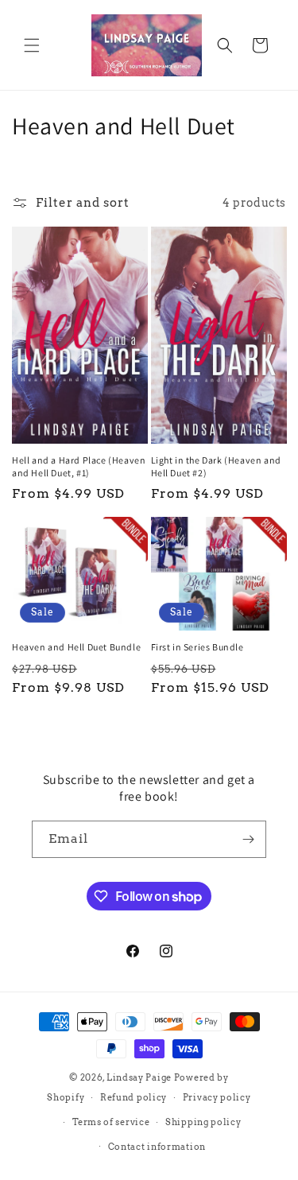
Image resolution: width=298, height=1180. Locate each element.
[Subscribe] (247, 839)
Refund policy (133, 1097)
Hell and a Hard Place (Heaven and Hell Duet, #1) (78, 466)
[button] (31, 45)
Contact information (157, 1146)
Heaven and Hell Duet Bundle (76, 647)
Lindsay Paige (139, 1077)
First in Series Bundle (197, 647)
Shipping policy (203, 1122)
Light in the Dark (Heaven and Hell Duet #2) (216, 466)
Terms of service (110, 1122)
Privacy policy (217, 1097)
